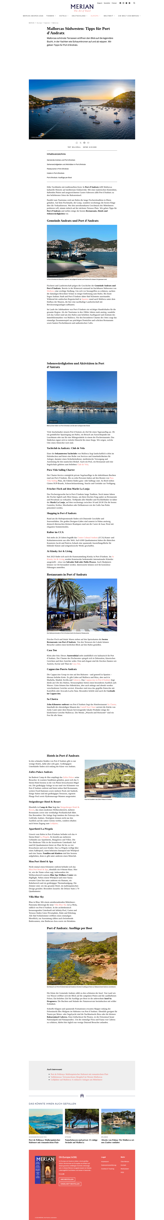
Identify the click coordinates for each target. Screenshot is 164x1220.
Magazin (99, 3)
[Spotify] (126, 3)
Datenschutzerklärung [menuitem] (108, 1165)
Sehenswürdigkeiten (38, 1137)
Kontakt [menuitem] (123, 1165)
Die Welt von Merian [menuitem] (128, 16)
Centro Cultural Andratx (88, 537)
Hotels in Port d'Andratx (55, 173)
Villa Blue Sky (60, 905)
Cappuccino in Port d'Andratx (97, 680)
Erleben (104, 1137)
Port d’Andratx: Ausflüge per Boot (59, 177)
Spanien (47, 23)
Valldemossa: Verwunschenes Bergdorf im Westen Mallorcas (76, 1077)
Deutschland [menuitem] (79, 16)
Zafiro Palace (68, 777)
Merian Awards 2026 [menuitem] (33, 16)
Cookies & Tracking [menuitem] (107, 1169)
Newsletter (107, 3)
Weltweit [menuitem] (109, 16)
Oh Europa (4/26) (68, 1157)
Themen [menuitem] (50, 16)
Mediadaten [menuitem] (125, 1169)
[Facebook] (120, 3)
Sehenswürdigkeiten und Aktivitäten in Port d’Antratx (66, 164)
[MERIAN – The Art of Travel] (82, 8)
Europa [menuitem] (95, 16)
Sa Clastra (111, 704)
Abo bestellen (67, 1179)
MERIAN (31, 23)
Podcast (114, 3)
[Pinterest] (129, 3)
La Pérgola (44, 837)
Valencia (76, 680)
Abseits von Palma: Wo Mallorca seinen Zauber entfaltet (117, 1141)
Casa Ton (76, 664)
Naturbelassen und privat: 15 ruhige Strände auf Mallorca (81, 1141)
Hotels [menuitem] (63, 16)
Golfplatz (54, 823)
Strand (68, 1137)
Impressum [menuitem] (105, 1161)
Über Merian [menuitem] (125, 1161)
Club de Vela (82, 464)
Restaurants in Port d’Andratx (58, 169)
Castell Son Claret (88, 707)
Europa (39, 23)
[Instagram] (123, 3)
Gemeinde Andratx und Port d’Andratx (61, 160)
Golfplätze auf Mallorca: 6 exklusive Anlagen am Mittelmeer (76, 1079)
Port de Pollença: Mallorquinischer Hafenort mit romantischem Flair (79, 1074)
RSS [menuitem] (122, 1172)
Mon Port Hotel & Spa (38, 869)
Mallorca (55, 23)
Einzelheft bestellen (70, 1184)
